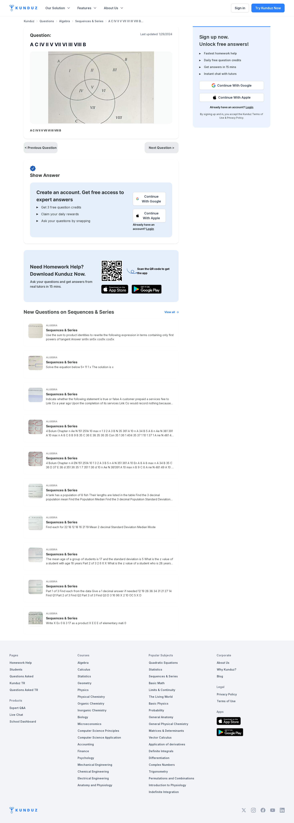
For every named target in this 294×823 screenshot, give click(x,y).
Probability (156, 710)
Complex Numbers (162, 764)
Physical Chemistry (91, 696)
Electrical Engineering (93, 778)
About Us (111, 8)
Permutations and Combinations (171, 778)
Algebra (64, 21)
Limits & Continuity (162, 690)
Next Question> (161, 148)
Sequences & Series (89, 21)
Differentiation (159, 758)
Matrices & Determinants (166, 730)
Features (84, 8)
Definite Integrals (161, 751)
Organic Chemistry (91, 703)
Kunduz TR (17, 683)
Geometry (84, 683)
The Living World (161, 696)
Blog (220, 676)
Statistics (84, 676)
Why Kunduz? (226, 669)
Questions (47, 21)
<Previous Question (41, 148)
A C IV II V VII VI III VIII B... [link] (125, 21)
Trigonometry (158, 771)
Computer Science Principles (98, 730)
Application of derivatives (167, 744)
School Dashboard (23, 721)
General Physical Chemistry (168, 724)
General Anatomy (161, 717)
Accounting (86, 744)
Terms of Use (226, 701)
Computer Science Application (99, 737)
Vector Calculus (160, 737)
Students (16, 669)
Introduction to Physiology (167, 785)
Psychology (86, 758)
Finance (83, 751)
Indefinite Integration (164, 792)
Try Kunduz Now (268, 8)
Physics (83, 690)
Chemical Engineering (93, 771)
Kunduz (29, 21)
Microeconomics (89, 724)
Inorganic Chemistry (92, 710)
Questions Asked (21, 676)
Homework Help (21, 662)
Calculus (84, 669)
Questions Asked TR (24, 690)
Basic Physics (158, 703)
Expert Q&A (17, 708)
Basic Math (157, 683)
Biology (83, 717)
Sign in (240, 8)
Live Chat (16, 714)
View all (169, 312)
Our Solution (55, 8)
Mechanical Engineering (95, 764)
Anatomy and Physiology (95, 785)
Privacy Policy (235, 117)
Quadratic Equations (163, 662)
